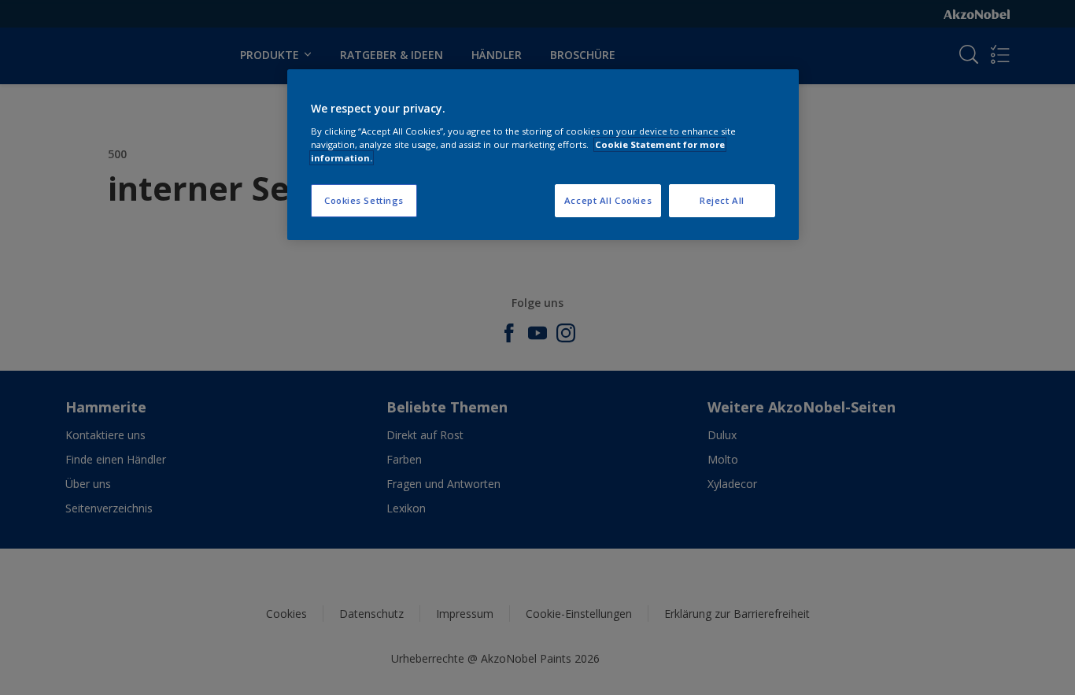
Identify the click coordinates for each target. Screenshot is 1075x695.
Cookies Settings (364, 200)
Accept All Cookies (608, 200)
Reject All (722, 200)
